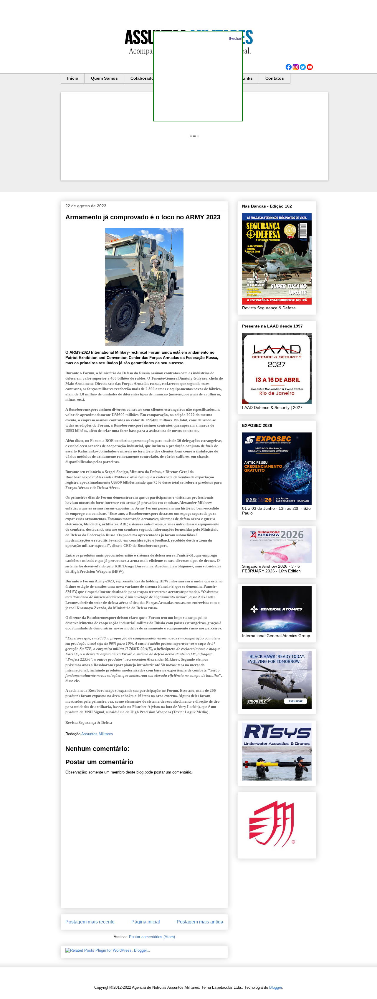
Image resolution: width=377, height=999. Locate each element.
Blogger (275, 987)
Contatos (274, 78)
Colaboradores (145, 78)
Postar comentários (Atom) (152, 937)
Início (72, 78)
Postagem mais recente (90, 921)
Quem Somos (104, 78)
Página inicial (145, 921)
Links (247, 78)
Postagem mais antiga (200, 921)
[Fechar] (235, 38)
